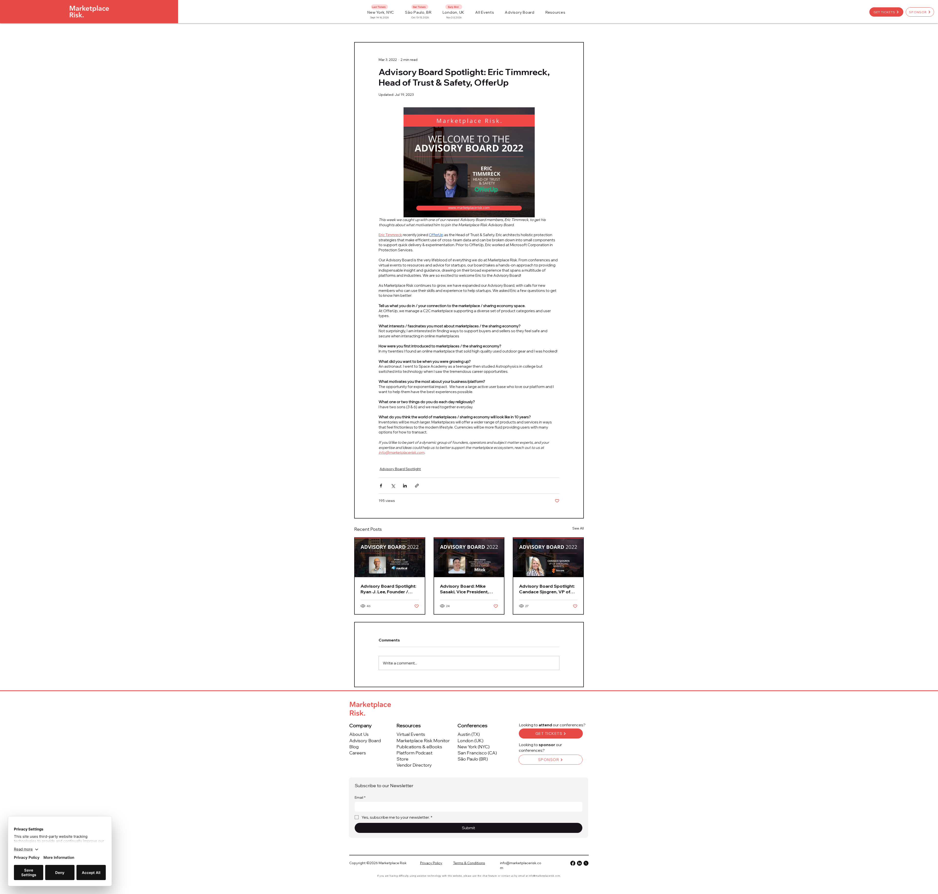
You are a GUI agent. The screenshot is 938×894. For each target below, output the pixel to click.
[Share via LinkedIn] (405, 485)
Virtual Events (410, 734)
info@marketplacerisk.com (544, 875)
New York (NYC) (474, 747)
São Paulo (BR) (473, 759)
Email (360, 797)
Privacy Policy (431, 863)
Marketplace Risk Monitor (423, 740)
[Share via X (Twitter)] (393, 485)
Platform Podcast (414, 753)
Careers (357, 753)
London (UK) (470, 740)
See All (578, 528)
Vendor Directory (414, 765)
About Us (359, 734)
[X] (586, 863)
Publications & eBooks (419, 747)
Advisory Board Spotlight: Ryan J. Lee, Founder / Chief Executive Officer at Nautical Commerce (388, 589)
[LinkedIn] (579, 863)
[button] (485, 12)
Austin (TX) (469, 734)
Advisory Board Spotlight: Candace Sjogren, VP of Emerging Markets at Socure (547, 589)
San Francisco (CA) (477, 753)
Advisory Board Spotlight (400, 469)
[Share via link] (417, 485)
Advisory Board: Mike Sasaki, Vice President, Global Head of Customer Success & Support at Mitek (467, 589)
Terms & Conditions (469, 863)
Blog (354, 747)
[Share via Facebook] (381, 485)
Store (402, 759)
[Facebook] (572, 863)
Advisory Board (365, 740)
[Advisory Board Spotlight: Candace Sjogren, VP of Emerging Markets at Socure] (548, 557)
